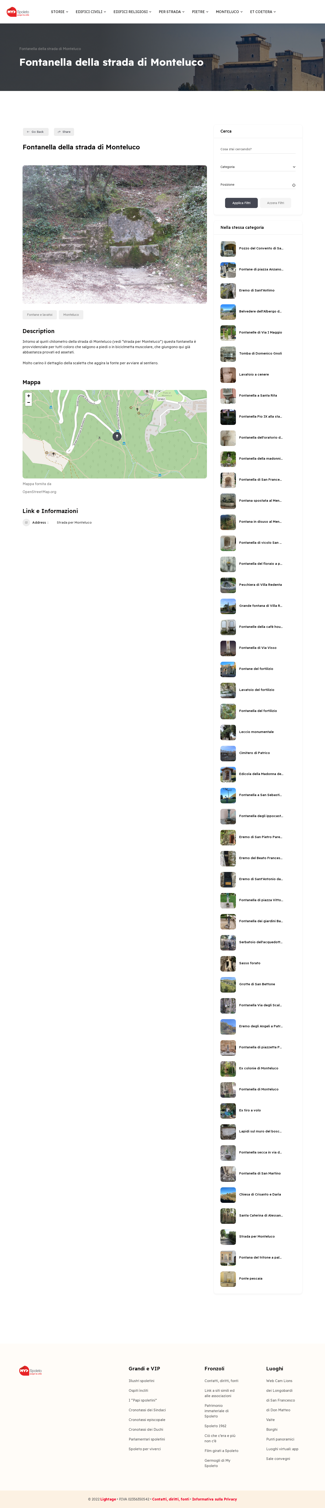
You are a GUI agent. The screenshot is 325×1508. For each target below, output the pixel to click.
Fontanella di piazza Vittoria (261, 900)
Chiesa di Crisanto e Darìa (260, 1194)
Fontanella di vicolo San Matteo (261, 542)
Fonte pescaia (250, 1278)
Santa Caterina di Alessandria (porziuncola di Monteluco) (261, 1215)
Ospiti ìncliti (138, 1390)
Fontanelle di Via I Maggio (260, 332)
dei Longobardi (279, 1390)
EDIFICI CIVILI (89, 11)
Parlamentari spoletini (147, 1439)
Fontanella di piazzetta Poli (261, 1047)
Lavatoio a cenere (254, 374)
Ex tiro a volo (250, 1110)
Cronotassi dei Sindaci (147, 1410)
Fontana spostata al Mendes (261, 500)
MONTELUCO (227, 11)
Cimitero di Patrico (254, 752)
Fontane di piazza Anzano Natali (261, 269)
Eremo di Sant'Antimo (257, 290)
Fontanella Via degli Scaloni (261, 1005)
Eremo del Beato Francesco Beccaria (261, 858)
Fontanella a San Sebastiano (261, 794)
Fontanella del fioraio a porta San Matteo (261, 563)
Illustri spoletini (141, 1381)
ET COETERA (261, 11)
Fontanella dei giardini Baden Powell (261, 921)
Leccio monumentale (256, 731)
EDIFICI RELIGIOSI (130, 11)
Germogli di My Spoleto (217, 1463)
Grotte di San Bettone (257, 984)
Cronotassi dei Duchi (146, 1429)
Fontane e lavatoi (39, 315)
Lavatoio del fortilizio (256, 689)
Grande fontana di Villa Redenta (261, 605)
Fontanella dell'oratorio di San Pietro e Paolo (261, 437)
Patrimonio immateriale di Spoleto (217, 1410)
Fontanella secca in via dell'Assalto (261, 1152)
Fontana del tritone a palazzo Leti (261, 1257)
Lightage (108, 1499)
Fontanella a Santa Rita (258, 395)
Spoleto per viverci (145, 1449)
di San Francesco (280, 1400)
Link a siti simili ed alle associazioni (220, 1393)
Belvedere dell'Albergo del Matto (261, 311)
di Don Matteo (278, 1410)
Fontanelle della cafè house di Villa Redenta (261, 626)
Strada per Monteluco (74, 522)
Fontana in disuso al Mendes (261, 521)
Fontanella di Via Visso (258, 647)
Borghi (271, 1429)
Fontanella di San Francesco (261, 479)
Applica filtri (241, 203)
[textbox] (227, 167)
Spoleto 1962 (215, 1426)
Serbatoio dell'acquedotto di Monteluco (261, 942)
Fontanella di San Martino (260, 1173)
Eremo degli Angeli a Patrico (261, 1026)
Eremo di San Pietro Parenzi (261, 837)
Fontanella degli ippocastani (261, 816)
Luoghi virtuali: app (282, 1449)
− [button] (28, 402)
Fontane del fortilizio (256, 668)
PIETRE (198, 11)
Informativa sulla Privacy (214, 1499)
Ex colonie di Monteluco (258, 1068)
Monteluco (71, 315)
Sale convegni (278, 1458)
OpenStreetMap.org (39, 492)
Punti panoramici (280, 1439)
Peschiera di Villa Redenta (260, 584)
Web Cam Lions (279, 1381)
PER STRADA (170, 11)
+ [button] (28, 396)
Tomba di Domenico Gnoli (260, 353)
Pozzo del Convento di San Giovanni (261, 248)
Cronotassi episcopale (147, 1419)
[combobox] (258, 166)
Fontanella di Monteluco (259, 1089)
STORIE (58, 11)
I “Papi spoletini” (143, 1400)
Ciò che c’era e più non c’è (220, 1438)
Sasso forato (249, 963)
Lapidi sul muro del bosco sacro (261, 1131)
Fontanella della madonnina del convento (261, 458)
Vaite (270, 1419)
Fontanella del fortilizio (258, 710)
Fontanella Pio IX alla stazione (261, 416)
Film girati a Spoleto (221, 1450)
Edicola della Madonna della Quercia (261, 773)
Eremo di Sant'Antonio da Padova (261, 879)
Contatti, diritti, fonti (221, 1381)
